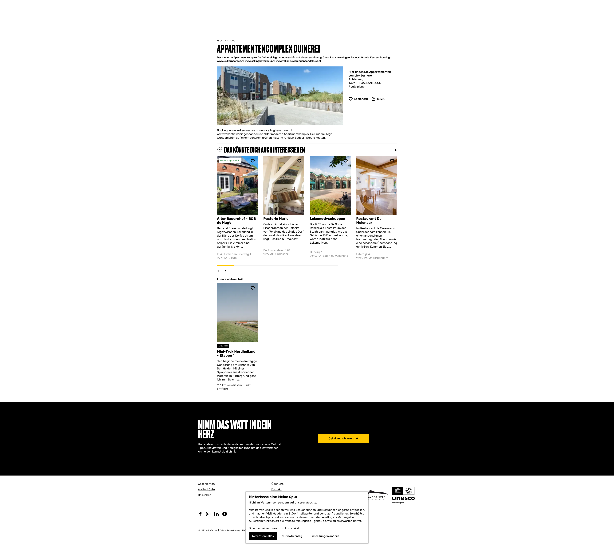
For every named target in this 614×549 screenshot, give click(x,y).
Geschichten (206, 484)
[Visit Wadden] (376, 495)
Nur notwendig (292, 536)
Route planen (357, 86)
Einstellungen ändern (324, 536)
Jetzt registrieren (341, 438)
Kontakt (276, 489)
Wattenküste (206, 489)
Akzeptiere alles (263, 536)
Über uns (277, 484)
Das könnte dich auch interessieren (264, 149)
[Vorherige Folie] (218, 271)
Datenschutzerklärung (230, 530)
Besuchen (204, 495)
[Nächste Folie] (226, 271)
